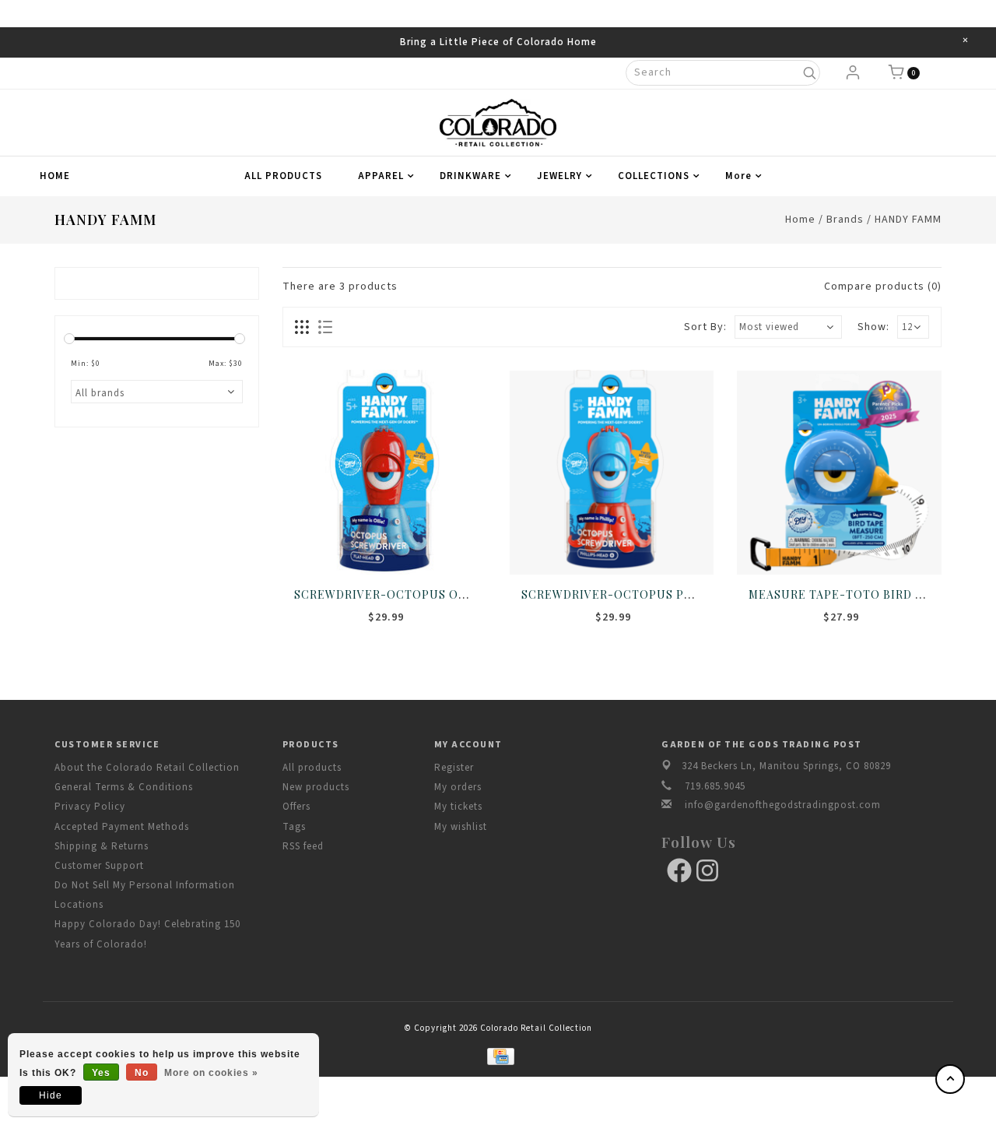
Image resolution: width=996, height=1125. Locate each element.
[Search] (808, 72)
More (738, 176)
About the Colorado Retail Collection (147, 768)
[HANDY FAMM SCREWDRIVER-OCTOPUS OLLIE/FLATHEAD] (384, 472)
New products (315, 787)
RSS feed (303, 846)
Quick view (435, 547)
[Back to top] (950, 1079)
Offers (296, 807)
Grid (302, 327)
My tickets (458, 807)
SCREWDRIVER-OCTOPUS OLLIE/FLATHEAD (423, 594)
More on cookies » (211, 1072)
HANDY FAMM (908, 219)
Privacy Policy (89, 807)
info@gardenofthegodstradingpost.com (783, 805)
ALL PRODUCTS (283, 176)
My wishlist (460, 827)
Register (454, 768)
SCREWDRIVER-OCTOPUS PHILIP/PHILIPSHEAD (662, 594)
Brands (845, 219)
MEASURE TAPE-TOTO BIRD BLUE (848, 594)
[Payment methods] (498, 1055)
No (142, 1072)
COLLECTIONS (653, 176)
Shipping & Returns (101, 846)
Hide (50, 1095)
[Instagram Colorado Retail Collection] (707, 870)
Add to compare (401, 547)
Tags (294, 827)
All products (312, 768)
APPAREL (381, 176)
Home (55, 176)
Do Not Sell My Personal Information (144, 885)
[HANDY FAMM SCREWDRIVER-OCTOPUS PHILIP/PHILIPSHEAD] (612, 472)
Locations (78, 905)
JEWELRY (559, 176)
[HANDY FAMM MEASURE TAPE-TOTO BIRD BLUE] (839, 472)
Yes (101, 1072)
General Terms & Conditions (123, 787)
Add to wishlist (367, 547)
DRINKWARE (470, 176)
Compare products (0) (883, 286)
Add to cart (333, 547)
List (324, 327)
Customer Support (99, 866)
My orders (458, 787)
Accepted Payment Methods (121, 827)
